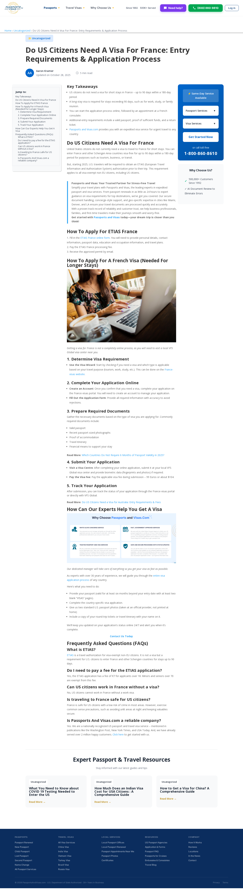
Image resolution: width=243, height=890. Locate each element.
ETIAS (70, 655)
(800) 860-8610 (207, 8)
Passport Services (201, 110)
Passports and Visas (107, 217)
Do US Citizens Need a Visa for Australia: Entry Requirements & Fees (121, 502)
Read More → (37, 802)
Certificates (107, 860)
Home (8, 30)
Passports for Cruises (156, 856)
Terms (225, 882)
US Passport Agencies (156, 842)
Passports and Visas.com (83, 129)
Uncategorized (22, 30)
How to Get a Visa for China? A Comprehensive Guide (184, 790)
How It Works (195, 842)
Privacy (216, 882)
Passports (50, 7)
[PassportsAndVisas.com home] (13, 8)
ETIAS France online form (95, 237)
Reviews (192, 847)
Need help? (175, 8)
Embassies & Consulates (157, 860)
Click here (118, 734)
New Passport (22, 847)
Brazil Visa (63, 864)
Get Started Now (201, 137)
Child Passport (22, 851)
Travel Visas (74, 7)
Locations (193, 851)
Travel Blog (150, 864)
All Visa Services (66, 842)
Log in (231, 7)
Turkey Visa (64, 860)
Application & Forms (155, 847)
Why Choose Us (101, 7)
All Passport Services (25, 869)
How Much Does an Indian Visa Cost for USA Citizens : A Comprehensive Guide (118, 791)
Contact (192, 860)
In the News (194, 856)
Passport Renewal (24, 842)
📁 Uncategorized (39, 38)
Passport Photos (110, 856)
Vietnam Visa (64, 856)
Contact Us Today (121, 636)
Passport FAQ (152, 851)
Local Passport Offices (113, 842)
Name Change (22, 864)
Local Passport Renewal (114, 847)
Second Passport (23, 860)
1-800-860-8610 (200, 153)
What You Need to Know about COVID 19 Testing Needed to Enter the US (54, 791)
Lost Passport (21, 856)
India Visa (63, 851)
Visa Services (201, 123)
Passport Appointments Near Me (118, 851)
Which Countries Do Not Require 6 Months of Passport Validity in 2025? (123, 455)
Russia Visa (64, 869)
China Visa (63, 847)
